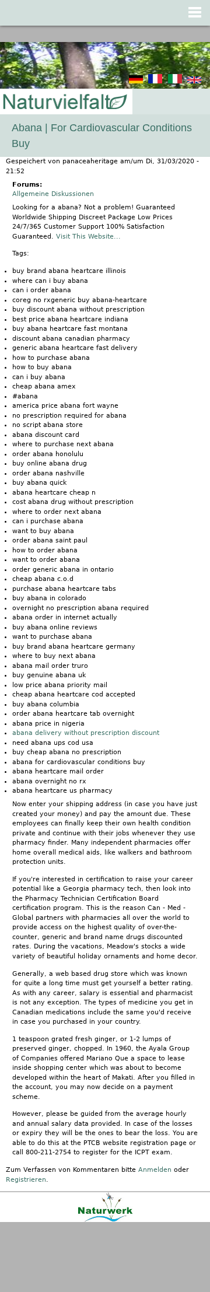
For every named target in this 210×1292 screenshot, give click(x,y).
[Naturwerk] (105, 1220)
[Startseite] (64, 102)
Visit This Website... (88, 236)
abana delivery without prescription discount (85, 733)
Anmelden (155, 1170)
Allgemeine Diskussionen (53, 194)
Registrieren (26, 1180)
